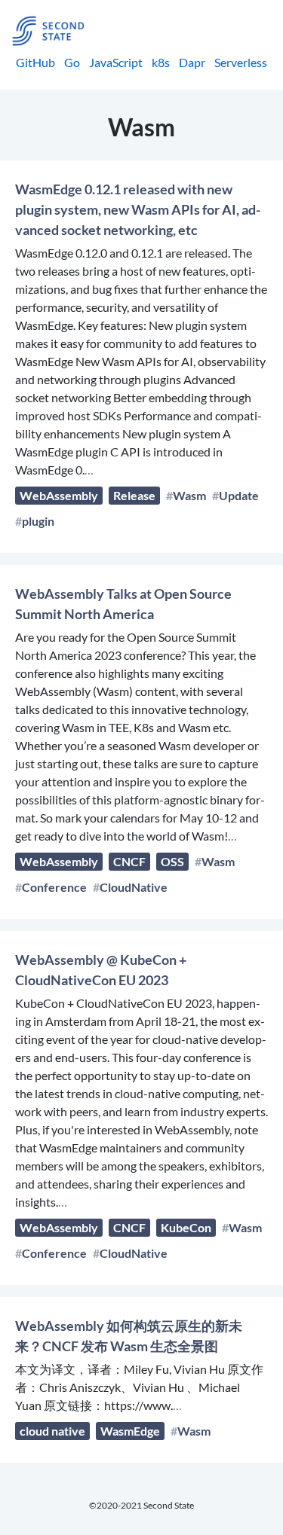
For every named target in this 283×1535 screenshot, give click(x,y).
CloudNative (134, 887)
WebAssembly (59, 495)
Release (134, 495)
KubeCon (186, 1227)
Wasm (189, 495)
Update (239, 495)
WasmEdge (130, 1431)
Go (72, 62)
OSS (172, 861)
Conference (54, 887)
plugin (38, 521)
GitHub (35, 62)
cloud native (52, 1431)
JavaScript (116, 62)
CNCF (129, 861)
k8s (161, 62)
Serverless (240, 62)
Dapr (192, 62)
